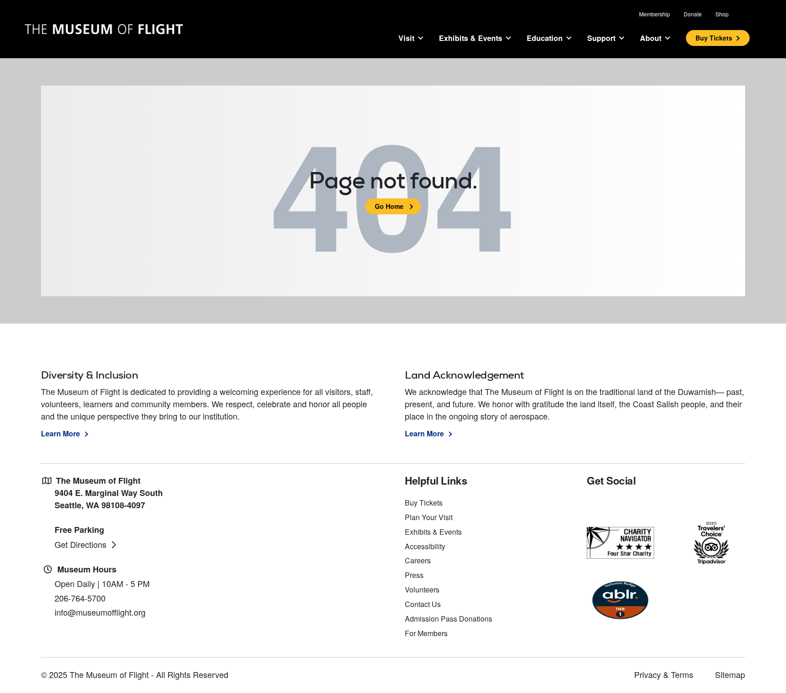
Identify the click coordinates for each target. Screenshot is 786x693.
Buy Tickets (713, 37)
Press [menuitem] (414, 575)
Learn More (60, 433)
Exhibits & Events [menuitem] (433, 531)
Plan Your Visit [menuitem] (429, 517)
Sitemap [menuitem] (730, 674)
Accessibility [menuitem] (425, 546)
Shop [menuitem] (722, 14)
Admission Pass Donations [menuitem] (448, 618)
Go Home (389, 206)
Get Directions (80, 544)
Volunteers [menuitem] (422, 589)
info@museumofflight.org (100, 612)
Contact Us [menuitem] (423, 604)
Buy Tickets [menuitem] (424, 502)
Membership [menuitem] (654, 14)
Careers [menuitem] (418, 560)
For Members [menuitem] (426, 633)
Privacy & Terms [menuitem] (663, 674)
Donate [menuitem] (693, 14)
